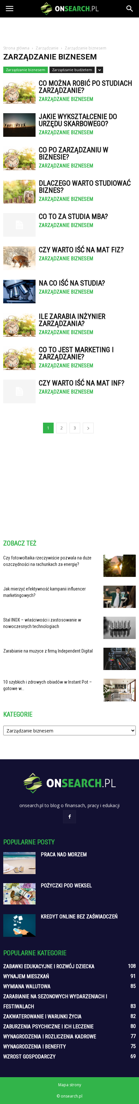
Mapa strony (69, 1085)
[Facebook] (69, 816)
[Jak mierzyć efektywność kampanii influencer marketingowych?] (119, 597)
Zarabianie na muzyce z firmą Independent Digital (48, 651)
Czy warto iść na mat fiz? (81, 250)
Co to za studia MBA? (73, 216)
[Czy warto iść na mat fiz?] (19, 258)
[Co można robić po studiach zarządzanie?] (19, 91)
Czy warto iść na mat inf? (81, 383)
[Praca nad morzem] (19, 863)
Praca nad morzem (64, 854)
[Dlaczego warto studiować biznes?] (19, 191)
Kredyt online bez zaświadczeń (79, 917)
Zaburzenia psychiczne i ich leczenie (48, 1026)
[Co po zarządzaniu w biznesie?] (19, 158)
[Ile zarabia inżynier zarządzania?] (19, 325)
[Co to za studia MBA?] (19, 225)
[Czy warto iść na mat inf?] (19, 391)
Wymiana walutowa (26, 986)
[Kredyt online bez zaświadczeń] (19, 925)
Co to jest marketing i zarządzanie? (76, 353)
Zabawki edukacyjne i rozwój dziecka (48, 966)
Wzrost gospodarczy (29, 1057)
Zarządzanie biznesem (25, 69)
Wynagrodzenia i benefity (34, 1047)
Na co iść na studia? (72, 283)
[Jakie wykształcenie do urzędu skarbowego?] (19, 125)
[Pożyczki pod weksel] (19, 894)
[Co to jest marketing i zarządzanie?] (19, 358)
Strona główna (16, 48)
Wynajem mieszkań (26, 976)
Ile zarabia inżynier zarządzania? (72, 320)
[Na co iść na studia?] (19, 291)
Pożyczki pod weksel (66, 885)
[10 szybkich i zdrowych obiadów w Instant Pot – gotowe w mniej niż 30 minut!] (119, 690)
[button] (130, 8)
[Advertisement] (69, 29)
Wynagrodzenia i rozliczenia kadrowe (49, 1037)
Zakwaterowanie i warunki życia (42, 1016)
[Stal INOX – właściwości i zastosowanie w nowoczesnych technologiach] (119, 628)
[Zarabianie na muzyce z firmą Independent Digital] (119, 659)
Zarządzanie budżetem (72, 69)
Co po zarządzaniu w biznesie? (73, 153)
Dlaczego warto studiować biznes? (85, 186)
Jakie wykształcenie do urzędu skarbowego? (78, 120)
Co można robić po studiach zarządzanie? (85, 86)
